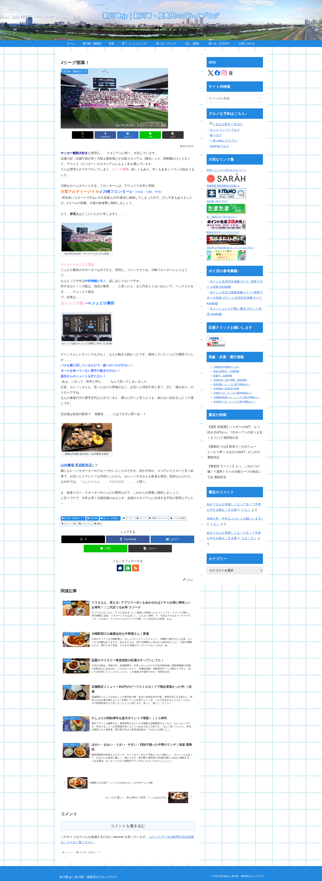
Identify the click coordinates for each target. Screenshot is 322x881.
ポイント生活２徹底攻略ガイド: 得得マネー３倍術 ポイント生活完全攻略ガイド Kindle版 (235, 298)
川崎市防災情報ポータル (226, 367)
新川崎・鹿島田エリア (74, 518)
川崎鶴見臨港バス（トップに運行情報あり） (236, 397)
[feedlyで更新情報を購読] (127, 568)
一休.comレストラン (223, 140)
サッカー (130, 518)
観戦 (99, 523)
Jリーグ (142, 518)
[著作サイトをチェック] (120, 568)
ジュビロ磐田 (179, 518)
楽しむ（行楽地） (111, 518)
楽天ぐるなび (233, 124)
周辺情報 (94, 518)
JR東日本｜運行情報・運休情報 (230, 380)
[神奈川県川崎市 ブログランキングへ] (216, 343)
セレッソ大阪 (70, 523)
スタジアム (87, 523)
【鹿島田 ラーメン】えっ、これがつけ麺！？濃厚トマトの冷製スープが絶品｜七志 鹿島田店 (234, 472)
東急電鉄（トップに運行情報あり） (232, 384)
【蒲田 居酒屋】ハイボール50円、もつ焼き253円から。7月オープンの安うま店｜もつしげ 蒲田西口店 (234, 432)
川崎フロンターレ (160, 518)
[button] (173, 135)
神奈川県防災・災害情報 (226, 371)
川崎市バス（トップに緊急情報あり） (233, 393)
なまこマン (249, 538)
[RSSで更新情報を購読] (135, 568)
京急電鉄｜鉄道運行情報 (226, 388)
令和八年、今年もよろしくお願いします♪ (234, 518)
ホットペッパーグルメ (225, 130)
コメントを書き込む (128, 826)
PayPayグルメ (219, 146)
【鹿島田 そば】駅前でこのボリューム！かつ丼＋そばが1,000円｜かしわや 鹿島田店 (233, 452)
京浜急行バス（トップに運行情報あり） (234, 401)
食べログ (216, 135)
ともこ (246, 510)
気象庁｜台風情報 (222, 375)
